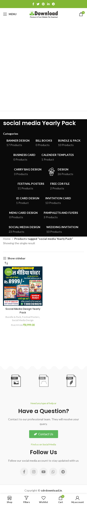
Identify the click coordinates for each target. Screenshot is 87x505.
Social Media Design (23, 320)
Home (7, 238)
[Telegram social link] (53, 4)
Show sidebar (16, 258)
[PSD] (71, 381)
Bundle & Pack (13, 316)
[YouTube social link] (43, 472)
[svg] (43, 381)
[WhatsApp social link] (53, 472)
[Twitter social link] (38, 4)
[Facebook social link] (33, 4)
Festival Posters (30, 316)
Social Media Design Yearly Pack (22, 310)
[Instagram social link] (34, 472)
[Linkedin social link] (48, 4)
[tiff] (16, 381)
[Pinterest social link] (43, 4)
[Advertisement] (43, 65)
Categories (10, 133)
